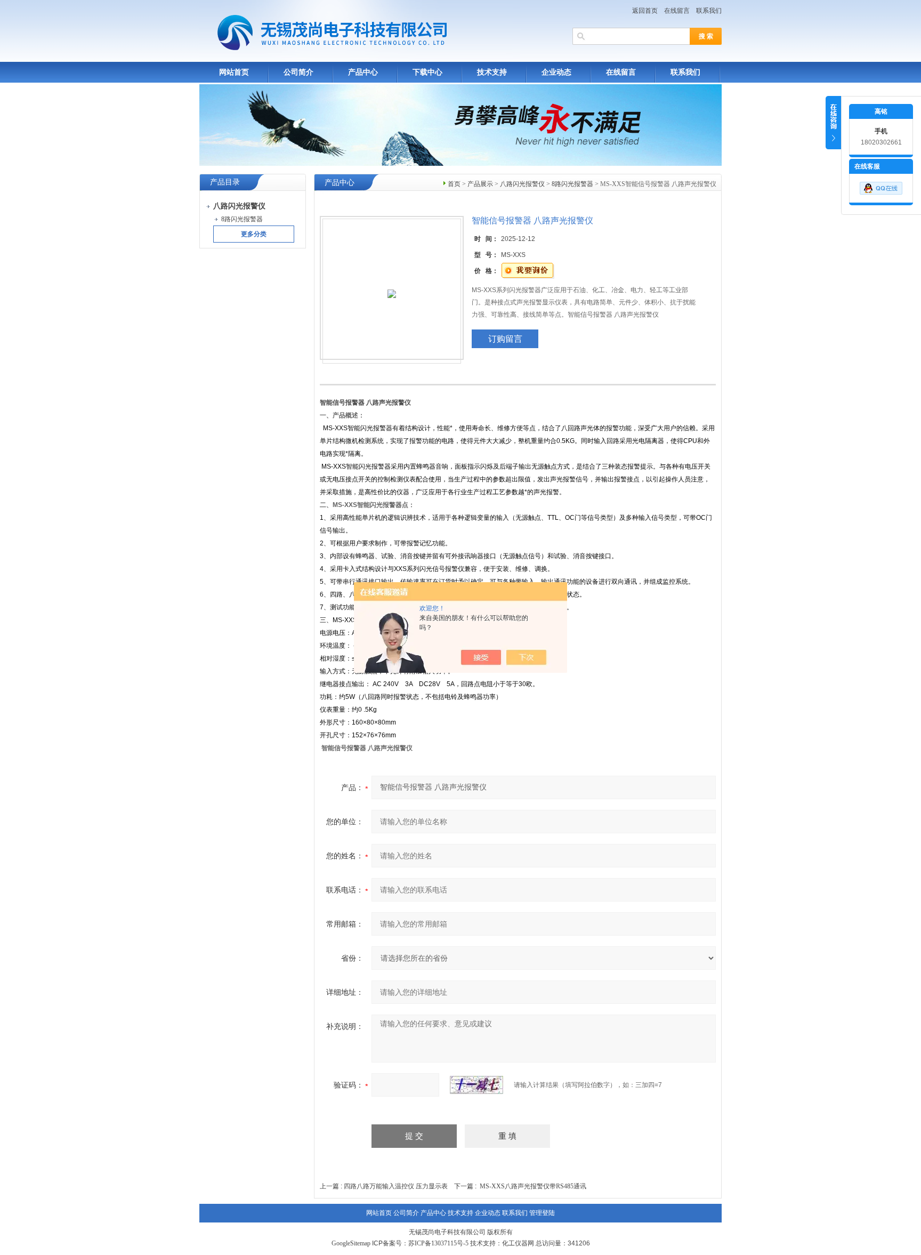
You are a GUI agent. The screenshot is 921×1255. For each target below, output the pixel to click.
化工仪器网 (518, 1243)
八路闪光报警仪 (522, 184)
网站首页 (234, 72)
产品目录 (225, 182)
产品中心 (363, 72)
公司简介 (298, 72)
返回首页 (645, 10)
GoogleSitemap (351, 1243)
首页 (454, 184)
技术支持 (492, 72)
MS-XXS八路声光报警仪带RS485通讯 (533, 1186)
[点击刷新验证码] (476, 1085)
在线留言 (677, 10)
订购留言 (505, 338)
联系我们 (709, 10)
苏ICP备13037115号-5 (438, 1243)
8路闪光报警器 (572, 184)
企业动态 (556, 72)
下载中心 (427, 72)
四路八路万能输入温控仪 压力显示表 (396, 1186)
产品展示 (480, 184)
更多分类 (253, 234)
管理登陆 (542, 1213)
